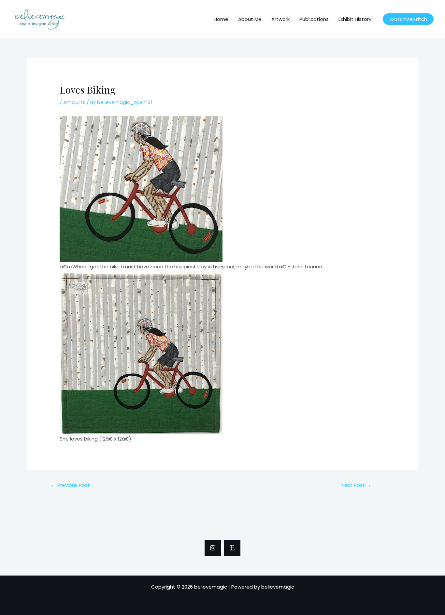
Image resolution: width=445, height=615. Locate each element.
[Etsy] (232, 548)
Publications (314, 19)
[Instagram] (213, 548)
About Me (250, 19)
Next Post (356, 485)
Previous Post (70, 485)
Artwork (280, 19)
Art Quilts (74, 102)
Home (221, 19)
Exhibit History (354, 19)
